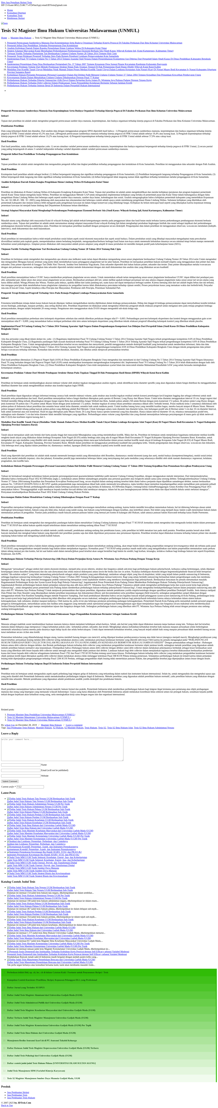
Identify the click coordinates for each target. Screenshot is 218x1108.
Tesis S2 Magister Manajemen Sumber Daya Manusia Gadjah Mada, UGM (43, 1078)
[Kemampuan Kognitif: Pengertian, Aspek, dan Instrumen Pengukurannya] (42, 846)
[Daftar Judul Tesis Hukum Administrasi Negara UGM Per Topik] (38, 804)
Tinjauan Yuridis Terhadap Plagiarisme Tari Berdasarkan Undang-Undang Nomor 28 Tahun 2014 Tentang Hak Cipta (62, 53)
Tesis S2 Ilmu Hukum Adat (120, 727)
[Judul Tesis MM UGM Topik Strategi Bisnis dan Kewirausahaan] (38, 873)
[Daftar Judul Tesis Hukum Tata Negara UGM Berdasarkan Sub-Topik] (41, 798)
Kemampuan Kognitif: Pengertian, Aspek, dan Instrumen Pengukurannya (41, 849)
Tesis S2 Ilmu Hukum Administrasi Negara (154, 727)
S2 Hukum (58, 727)
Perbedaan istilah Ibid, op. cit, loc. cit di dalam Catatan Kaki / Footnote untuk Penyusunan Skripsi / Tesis (57, 972)
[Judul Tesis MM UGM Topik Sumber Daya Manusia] (33, 868)
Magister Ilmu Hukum (21, 37)
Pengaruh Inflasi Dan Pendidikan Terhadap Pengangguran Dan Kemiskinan (42, 45)
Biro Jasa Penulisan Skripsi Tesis (16, 2)
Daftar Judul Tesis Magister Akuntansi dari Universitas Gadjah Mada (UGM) (44, 995)
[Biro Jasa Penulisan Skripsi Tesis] (4, 23)
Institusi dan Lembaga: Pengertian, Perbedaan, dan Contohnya (36, 844)
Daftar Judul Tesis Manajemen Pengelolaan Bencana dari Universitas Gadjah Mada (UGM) (50, 962)
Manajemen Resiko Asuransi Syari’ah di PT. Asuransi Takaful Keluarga (42, 1040)
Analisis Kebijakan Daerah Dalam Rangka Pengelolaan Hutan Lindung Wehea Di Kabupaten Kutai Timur (57, 48)
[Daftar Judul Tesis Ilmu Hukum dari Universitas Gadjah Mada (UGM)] (41, 825)
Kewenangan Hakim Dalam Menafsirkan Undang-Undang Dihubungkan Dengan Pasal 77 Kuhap (53, 77)
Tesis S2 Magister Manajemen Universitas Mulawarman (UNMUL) (38, 717)
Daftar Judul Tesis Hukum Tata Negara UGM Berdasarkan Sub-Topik (40, 801)
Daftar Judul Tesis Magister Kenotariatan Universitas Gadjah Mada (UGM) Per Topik (47, 838)
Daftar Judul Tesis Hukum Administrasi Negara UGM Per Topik (37, 806)
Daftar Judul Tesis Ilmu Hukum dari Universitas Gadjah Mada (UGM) (40, 828)
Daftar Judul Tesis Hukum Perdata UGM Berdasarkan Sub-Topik (37, 817)
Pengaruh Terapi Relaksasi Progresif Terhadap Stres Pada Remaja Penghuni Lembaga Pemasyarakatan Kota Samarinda (63, 56)
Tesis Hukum (91, 727)
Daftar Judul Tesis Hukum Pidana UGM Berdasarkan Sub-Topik (37, 812)
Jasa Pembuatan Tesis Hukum (21, 727)
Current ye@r (8, 786)
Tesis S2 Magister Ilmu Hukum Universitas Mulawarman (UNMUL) (39, 720)
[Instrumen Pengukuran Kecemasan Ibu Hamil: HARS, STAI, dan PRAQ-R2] (44, 852)
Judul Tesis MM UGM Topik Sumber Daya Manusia (32, 870)
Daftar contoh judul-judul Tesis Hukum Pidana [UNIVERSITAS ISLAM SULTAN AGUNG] (51, 1063)
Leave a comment (74, 725)
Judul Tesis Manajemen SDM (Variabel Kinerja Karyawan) (36, 1071)
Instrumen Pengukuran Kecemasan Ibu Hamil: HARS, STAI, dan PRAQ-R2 (43, 854)
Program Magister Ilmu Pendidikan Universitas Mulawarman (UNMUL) (41, 714)
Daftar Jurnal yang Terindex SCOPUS (25, 987)
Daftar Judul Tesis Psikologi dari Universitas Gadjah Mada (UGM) (39, 1055)
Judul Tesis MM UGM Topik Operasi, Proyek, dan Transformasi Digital (41, 865)
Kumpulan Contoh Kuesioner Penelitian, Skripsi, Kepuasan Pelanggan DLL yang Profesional (52, 980)
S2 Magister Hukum (73, 727)
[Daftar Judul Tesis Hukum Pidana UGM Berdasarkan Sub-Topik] (38, 809)
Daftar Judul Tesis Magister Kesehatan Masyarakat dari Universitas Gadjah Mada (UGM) (49, 833)
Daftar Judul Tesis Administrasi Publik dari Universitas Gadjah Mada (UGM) (44, 1002)
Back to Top (7, 1105)
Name (44, 764)
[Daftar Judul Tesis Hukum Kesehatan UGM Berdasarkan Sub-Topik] (40, 820)
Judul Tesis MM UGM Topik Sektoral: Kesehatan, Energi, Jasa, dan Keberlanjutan (46, 860)
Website (44, 775)
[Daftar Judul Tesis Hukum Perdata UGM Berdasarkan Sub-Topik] (39, 814)
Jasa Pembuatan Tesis (17, 1095)
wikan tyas (10, 725)
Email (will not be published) (54, 770)
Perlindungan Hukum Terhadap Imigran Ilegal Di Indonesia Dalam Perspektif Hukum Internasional (53, 85)
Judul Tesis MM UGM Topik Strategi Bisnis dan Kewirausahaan (37, 876)
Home (4, 37)
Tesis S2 (102, 727)
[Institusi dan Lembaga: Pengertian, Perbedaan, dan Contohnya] (37, 841)
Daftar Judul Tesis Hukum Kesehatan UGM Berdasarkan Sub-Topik (39, 822)
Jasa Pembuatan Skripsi (18, 1092)
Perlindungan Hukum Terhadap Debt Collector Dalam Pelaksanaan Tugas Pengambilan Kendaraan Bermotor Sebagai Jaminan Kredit (69, 83)
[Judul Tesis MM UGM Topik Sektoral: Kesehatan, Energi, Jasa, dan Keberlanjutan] (47, 857)
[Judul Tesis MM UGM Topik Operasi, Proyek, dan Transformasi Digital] (42, 862)
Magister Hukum (44, 727)
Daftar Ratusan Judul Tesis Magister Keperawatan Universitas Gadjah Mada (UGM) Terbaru (52, 1048)
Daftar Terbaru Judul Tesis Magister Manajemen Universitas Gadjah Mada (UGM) (47, 1018)
